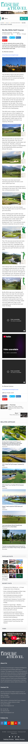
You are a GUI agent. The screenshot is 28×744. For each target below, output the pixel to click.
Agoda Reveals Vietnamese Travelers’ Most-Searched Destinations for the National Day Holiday (14, 600)
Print (19, 34)
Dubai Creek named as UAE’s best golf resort (12, 507)
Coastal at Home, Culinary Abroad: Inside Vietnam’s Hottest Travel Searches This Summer (13, 621)
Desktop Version (9, 739)
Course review (7, 34)
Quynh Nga (9, 32)
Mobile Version (20, 739)
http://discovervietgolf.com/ (10, 55)
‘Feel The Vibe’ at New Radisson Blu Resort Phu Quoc (15, 408)
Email (24, 34)
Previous (12, 405)
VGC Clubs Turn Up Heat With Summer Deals (13, 485)
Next (16, 413)
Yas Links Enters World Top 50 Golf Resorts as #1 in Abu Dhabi (12, 526)
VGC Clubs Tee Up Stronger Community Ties (13, 464)
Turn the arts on (15, 414)
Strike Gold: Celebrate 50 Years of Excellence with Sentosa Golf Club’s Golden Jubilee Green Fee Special (12, 443)
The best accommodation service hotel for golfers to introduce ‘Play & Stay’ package (14, 546)
